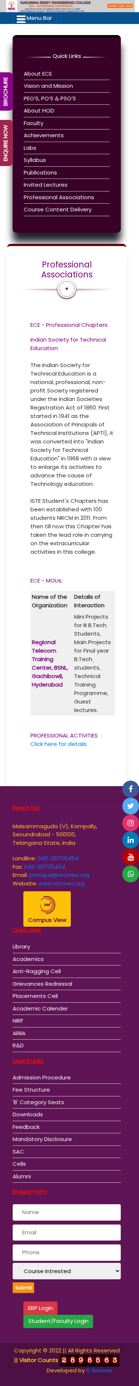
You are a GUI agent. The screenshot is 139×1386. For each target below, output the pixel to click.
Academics (28, 959)
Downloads (28, 1114)
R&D (18, 1045)
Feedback (26, 1127)
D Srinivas (99, 1370)
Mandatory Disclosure (42, 1139)
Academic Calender (40, 1008)
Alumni (22, 1176)
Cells (19, 1164)
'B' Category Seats (38, 1102)
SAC (18, 1151)
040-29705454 (58, 858)
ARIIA (19, 1033)
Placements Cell (35, 996)
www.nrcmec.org (62, 883)
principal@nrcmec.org (59, 875)
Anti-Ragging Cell (37, 971)
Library (21, 946)
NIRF (18, 1020)
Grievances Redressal (42, 984)
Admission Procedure (42, 1077)
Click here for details (58, 744)
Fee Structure (31, 1089)
